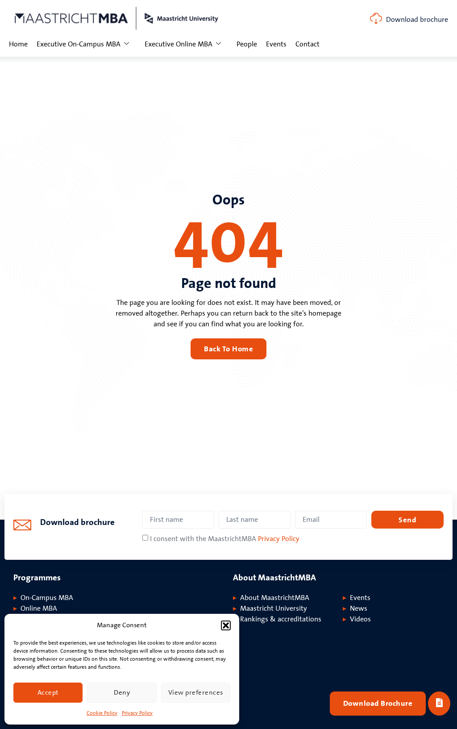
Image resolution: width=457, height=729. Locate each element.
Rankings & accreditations (280, 619)
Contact (307, 44)
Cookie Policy (102, 713)
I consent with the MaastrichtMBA (224, 539)
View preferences (195, 692)
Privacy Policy (137, 713)
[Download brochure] (376, 18)
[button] (225, 625)
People (247, 44)
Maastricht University (273, 608)
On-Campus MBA (47, 598)
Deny (122, 692)
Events (276, 44)
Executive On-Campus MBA (78, 44)
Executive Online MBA (178, 44)
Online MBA (39, 608)
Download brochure (417, 20)
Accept (48, 692)
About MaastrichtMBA (274, 598)
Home (18, 44)
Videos (360, 619)
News (358, 608)
